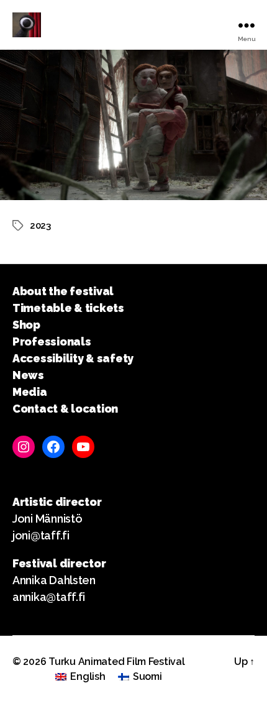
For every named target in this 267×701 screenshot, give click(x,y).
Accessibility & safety (73, 358)
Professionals (51, 341)
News (28, 375)
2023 (40, 225)
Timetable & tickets (68, 307)
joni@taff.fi (41, 535)
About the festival (63, 291)
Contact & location (65, 408)
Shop (26, 324)
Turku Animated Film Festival (116, 661)
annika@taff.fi (48, 596)
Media (29, 391)
